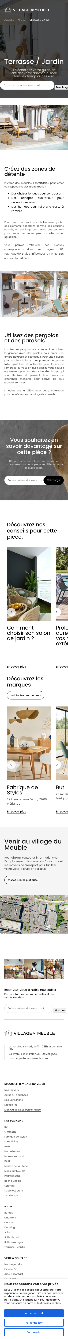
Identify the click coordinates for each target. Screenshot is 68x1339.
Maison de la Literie (16, 1166)
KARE (7, 1161)
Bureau (8, 1212)
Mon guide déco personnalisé (22, 1109)
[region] (34, 1309)
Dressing (9, 1227)
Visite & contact (15, 1258)
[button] (11, 612)
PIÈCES (21, 20)
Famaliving (11, 1141)
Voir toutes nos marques (26, 695)
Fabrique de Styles (22, 790)
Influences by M (14, 1156)
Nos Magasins (13, 1120)
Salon (7, 1232)
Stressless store (13, 1190)
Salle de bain (12, 1237)
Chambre (10, 1217)
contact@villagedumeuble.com (28, 1058)
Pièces (8, 1206)
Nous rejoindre (13, 1264)
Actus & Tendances (16, 1095)
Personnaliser (34, 1322)
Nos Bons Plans (13, 1100)
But (6, 1127)
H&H (7, 1146)
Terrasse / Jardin (39, 20)
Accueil (9, 20)
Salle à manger (13, 1242)
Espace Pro (10, 1104)
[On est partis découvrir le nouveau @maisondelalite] (34, 969)
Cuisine (9, 1222)
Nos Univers (11, 1090)
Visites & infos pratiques (22, 880)
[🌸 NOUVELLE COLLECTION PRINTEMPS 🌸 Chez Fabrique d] (14, 969)
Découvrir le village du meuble (24, 1084)
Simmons (10, 1131)
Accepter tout (34, 1313)
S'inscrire (59, 1010)
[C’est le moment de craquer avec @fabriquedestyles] (54, 969)
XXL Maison (11, 1195)
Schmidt (9, 1185)
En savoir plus (16, 667)
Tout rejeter (34, 1332)
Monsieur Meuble (14, 1171)
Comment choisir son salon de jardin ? (28, 633)
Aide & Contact (13, 1274)
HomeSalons (12, 1151)
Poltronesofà (12, 1176)
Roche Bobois (12, 1181)
